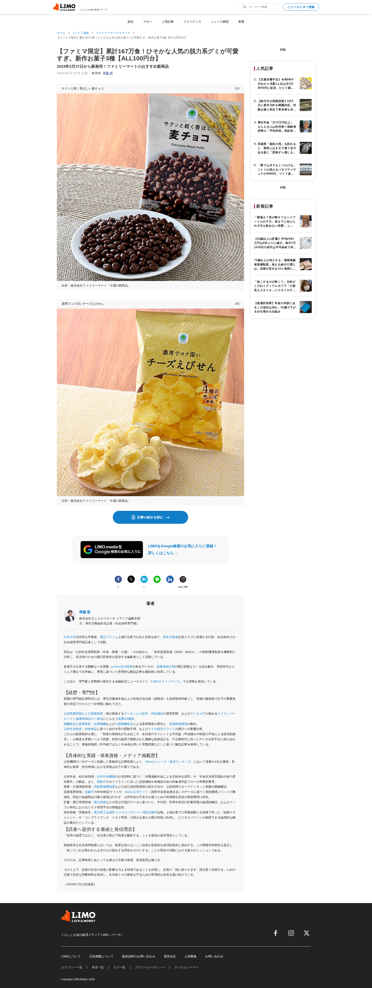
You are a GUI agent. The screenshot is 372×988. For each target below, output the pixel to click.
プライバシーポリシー (150, 967)
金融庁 (89, 792)
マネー (147, 21)
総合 (131, 21)
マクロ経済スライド (161, 729)
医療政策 (85, 724)
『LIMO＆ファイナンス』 (165, 681)
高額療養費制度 (104, 786)
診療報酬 (100, 724)
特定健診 (157, 713)
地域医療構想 (178, 724)
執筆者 (102, 73)
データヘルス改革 (136, 713)
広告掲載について (101, 956)
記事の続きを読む (150, 517)
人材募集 (190, 956)
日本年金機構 (106, 776)
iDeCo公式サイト (136, 792)
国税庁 (101, 781)
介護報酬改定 (124, 724)
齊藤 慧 (84, 612)
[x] (306, 933)
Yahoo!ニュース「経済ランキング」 (169, 761)
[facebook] (275, 933)
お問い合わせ (214, 956)
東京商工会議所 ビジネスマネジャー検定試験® (125, 812)
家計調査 (100, 802)
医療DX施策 (126, 718)
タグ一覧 (119, 967)
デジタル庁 (197, 713)
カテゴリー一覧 (71, 967)
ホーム (61, 33)
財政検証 (91, 729)
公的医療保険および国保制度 (83, 713)
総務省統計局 (166, 666)
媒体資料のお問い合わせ (138, 956)
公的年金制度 (73, 729)
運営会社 (170, 956)
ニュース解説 (220, 21)
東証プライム (109, 637)
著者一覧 (98, 967)
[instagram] (291, 933)
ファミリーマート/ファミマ (113, 33)
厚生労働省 (170, 637)
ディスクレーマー (186, 967)
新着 (241, 21)
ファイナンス (192, 21)
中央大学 (70, 637)
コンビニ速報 (80, 33)
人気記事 (168, 21)
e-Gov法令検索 (122, 666)
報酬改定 (70, 724)
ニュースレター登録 (301, 7)
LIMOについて (71, 956)
